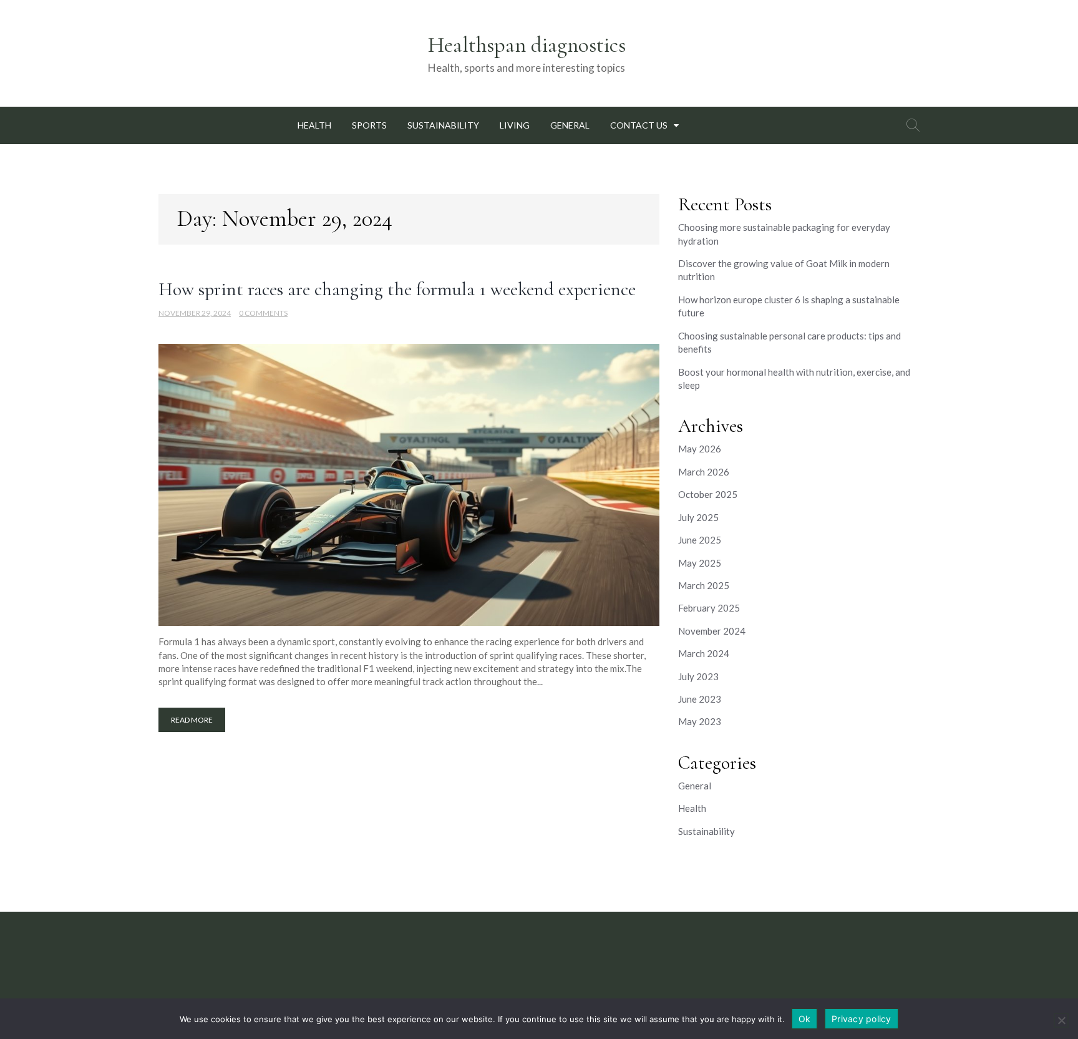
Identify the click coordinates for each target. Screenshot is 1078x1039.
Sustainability (443, 125)
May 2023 (699, 721)
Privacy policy (861, 1018)
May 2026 (699, 448)
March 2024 (703, 653)
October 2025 (707, 494)
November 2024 (711, 631)
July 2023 (698, 676)
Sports (369, 125)
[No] (1061, 1020)
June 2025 (699, 539)
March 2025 (703, 585)
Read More (192, 719)
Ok (805, 1018)
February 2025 (709, 607)
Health (314, 125)
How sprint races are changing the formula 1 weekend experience (397, 289)
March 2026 (703, 471)
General (570, 125)
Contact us (639, 125)
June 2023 (699, 699)
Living (515, 125)
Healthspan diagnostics (527, 45)
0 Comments (263, 313)
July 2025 (698, 517)
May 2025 (699, 562)
